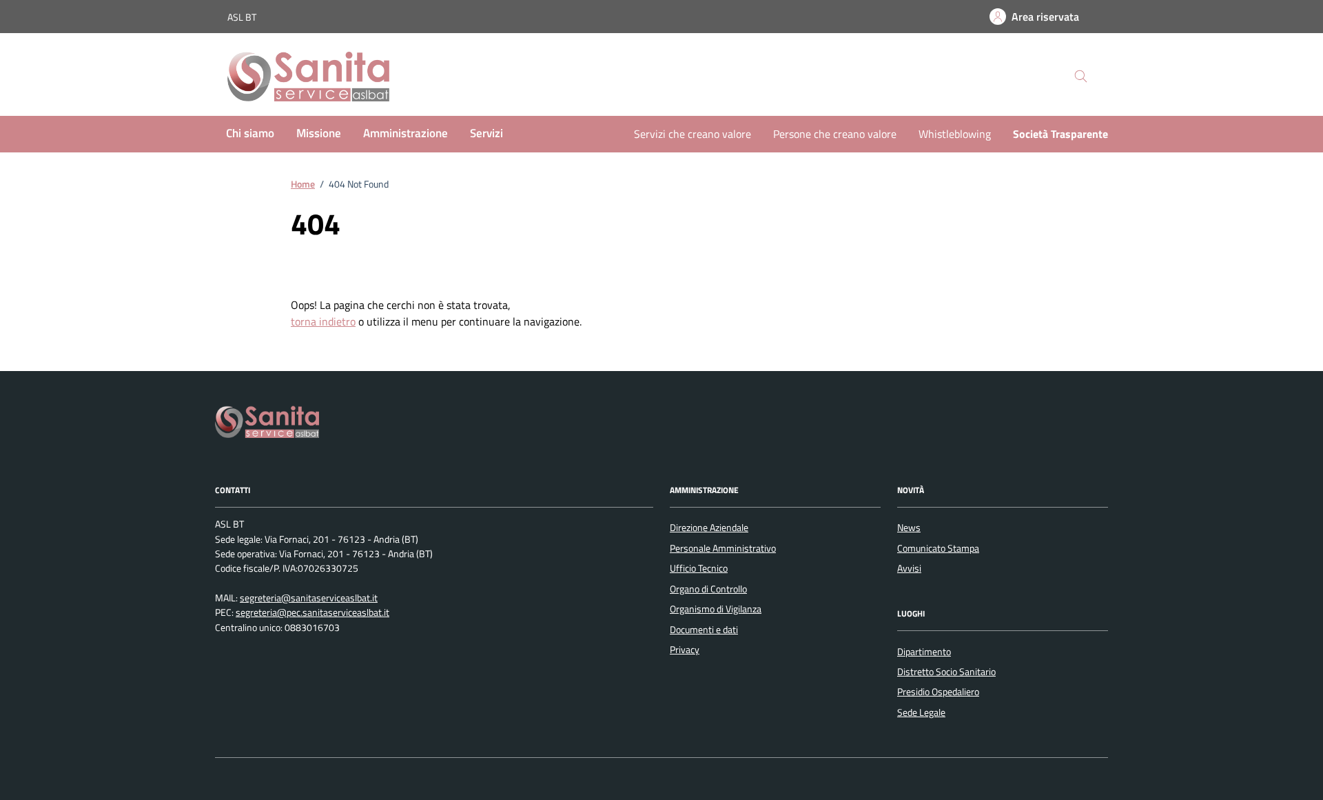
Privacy (684, 649)
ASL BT (241, 17)
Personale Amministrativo (723, 548)
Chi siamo (250, 133)
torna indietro (323, 321)
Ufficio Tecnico (699, 568)
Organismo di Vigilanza (715, 609)
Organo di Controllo (708, 589)
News (909, 527)
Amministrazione (405, 133)
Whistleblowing (955, 134)
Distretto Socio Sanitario (946, 671)
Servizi (486, 133)
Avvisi (909, 568)
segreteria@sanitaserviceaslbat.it (309, 598)
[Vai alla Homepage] (322, 76)
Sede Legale (921, 712)
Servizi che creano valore (692, 134)
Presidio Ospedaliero (938, 691)
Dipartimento (924, 651)
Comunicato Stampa (938, 548)
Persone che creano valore (834, 134)
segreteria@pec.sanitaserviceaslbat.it (312, 613)
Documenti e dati (704, 629)
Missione (318, 133)
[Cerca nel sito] (1081, 77)
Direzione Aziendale (709, 527)
